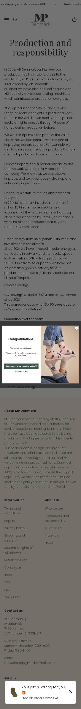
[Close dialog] (76, 328)
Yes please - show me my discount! (21, 366)
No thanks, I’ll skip (21, 371)
